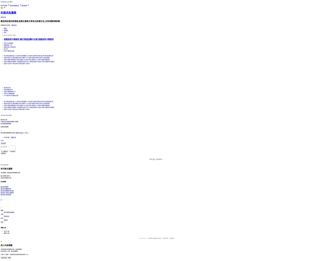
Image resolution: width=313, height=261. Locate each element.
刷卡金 (6, 49)
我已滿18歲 (4, 257)
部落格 (6, 30)
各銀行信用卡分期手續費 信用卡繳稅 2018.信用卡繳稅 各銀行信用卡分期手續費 (27, 57)
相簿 (5, 28)
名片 (5, 32)
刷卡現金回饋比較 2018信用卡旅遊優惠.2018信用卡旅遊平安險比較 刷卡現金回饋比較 (28, 55)
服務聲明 (172, 238)
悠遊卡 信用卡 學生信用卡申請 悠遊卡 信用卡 (17, 63)
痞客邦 (18, 133)
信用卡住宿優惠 (8, 43)
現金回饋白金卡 (8, 89)
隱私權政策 (165, 238)
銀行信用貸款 (4, 186)
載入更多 (3, 143)
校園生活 (13, 137)
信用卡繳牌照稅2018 (10, 91)
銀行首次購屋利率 (6, 188)
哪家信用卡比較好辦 (10, 47)
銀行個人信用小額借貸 (7, 192)
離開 (9, 257)
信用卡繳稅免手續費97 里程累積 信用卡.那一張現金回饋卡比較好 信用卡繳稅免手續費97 (29, 61)
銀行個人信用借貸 (6, 194)
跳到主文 (3, 17)
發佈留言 (3, 153)
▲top (2, 140)
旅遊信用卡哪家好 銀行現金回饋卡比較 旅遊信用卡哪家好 (29, 39)
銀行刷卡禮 (7, 87)
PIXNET (144, 238)
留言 (21, 133)
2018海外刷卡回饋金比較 (11, 95)
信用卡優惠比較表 (9, 51)
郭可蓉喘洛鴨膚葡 (6, 123)
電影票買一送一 (8, 45)
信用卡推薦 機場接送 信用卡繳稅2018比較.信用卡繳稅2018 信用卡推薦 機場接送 (27, 59)
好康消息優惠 (8, 12)
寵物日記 (14, 25)
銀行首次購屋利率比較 (7, 190)
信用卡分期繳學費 (9, 93)
